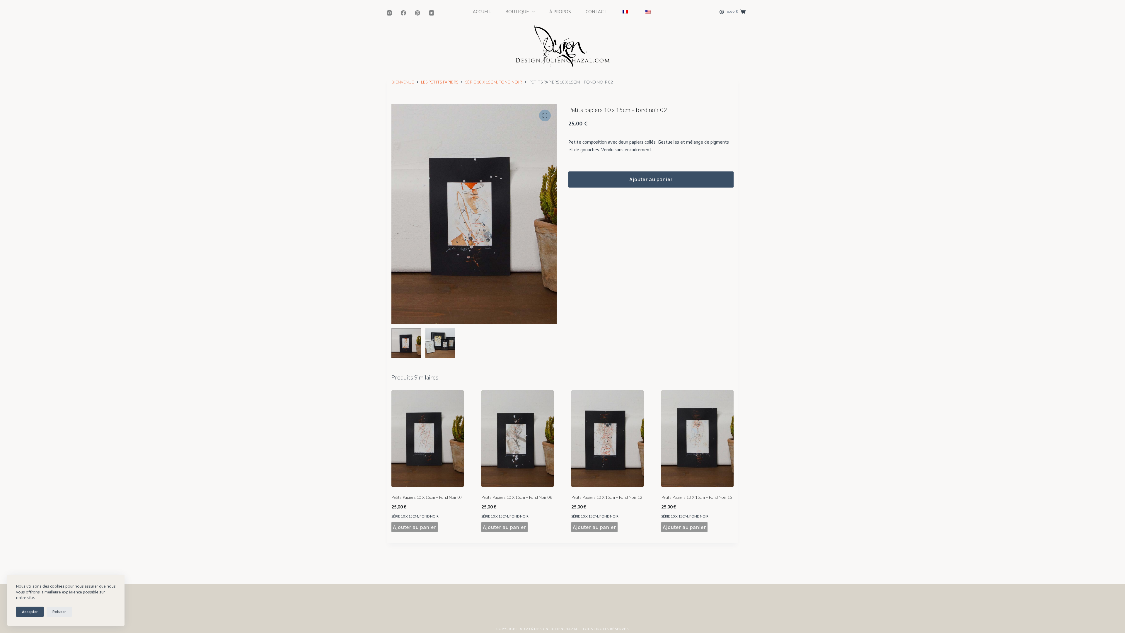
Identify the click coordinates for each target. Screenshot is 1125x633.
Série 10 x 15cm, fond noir (415, 516)
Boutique (517, 11)
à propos (560, 11)
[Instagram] (389, 13)
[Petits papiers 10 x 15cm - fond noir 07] (427, 438)
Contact (596, 11)
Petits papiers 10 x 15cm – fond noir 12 (606, 497)
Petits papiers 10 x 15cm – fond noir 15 (696, 497)
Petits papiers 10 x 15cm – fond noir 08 (516, 497)
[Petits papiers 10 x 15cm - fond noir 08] (517, 438)
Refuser (59, 612)
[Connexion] (722, 12)
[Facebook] (403, 13)
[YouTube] (431, 13)
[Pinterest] (417, 13)
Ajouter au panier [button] (414, 527)
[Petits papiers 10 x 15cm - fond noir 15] (697, 438)
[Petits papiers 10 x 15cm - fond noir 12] (607, 438)
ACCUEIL (482, 11)
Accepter (30, 612)
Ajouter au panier (651, 179)
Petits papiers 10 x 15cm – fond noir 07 (426, 497)
